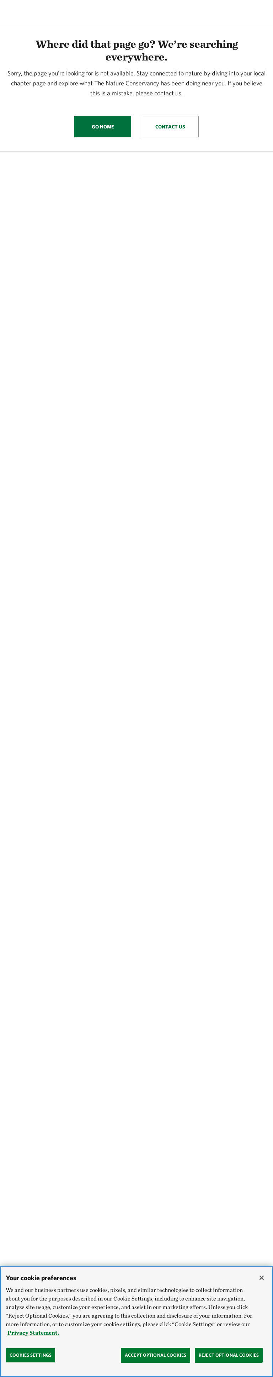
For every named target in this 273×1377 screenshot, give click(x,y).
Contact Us (170, 127)
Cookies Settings (31, 1355)
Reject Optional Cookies (229, 1355)
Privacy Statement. (33, 1332)
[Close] (261, 1278)
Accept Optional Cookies (155, 1355)
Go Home (103, 127)
